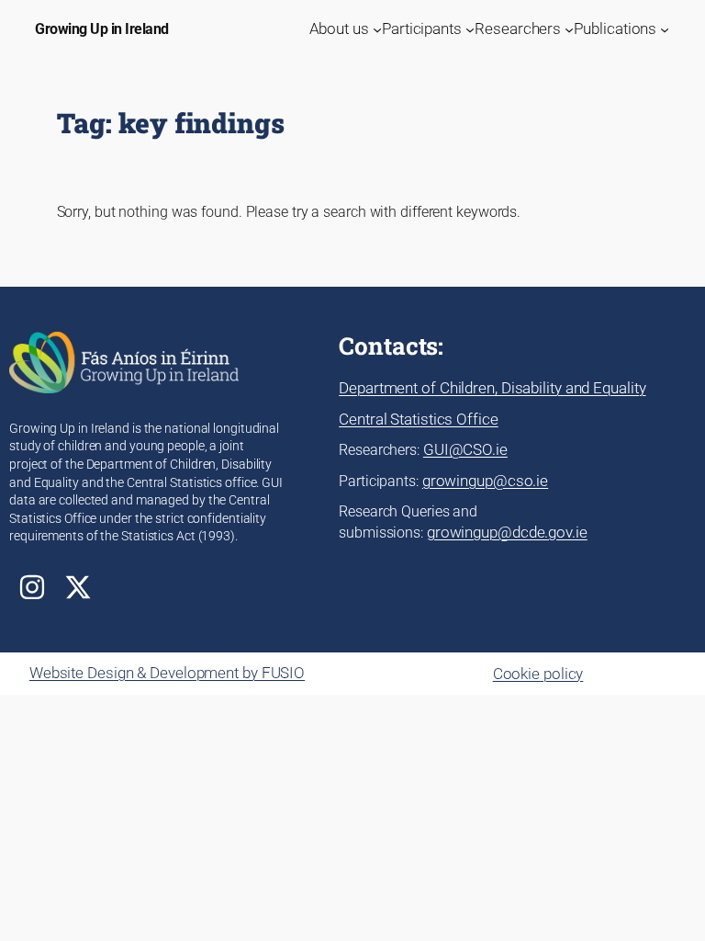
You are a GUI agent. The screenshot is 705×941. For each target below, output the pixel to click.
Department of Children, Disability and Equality (492, 388)
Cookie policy (538, 673)
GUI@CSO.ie (465, 449)
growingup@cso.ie (485, 480)
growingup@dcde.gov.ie (507, 532)
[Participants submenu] (470, 29)
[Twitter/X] (78, 587)
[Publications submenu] (664, 29)
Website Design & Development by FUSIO (167, 672)
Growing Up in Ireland (102, 29)
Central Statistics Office (418, 419)
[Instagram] (32, 587)
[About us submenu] (377, 29)
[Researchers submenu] (569, 29)
